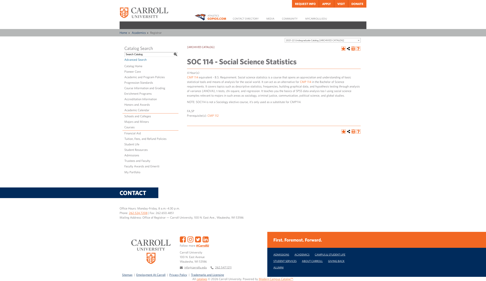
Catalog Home (133, 66)
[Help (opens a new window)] (358, 48)
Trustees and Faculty (137, 160)
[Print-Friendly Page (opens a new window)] (353, 48)
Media (270, 18)
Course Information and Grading (144, 88)
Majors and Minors (136, 121)
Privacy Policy (178, 274)
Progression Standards (138, 82)
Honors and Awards (137, 104)
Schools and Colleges (137, 116)
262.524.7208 (138, 213)
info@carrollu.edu (195, 267)
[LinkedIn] (206, 239)
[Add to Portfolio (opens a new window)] (343, 48)
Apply (326, 4)
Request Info (305, 4)
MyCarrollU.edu (316, 18)
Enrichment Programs (138, 93)
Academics (139, 32)
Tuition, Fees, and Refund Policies (145, 138)
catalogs (202, 279)
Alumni (278, 267)
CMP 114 (192, 77)
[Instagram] (190, 239)
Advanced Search (135, 59)
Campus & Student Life (330, 254)
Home (123, 32)
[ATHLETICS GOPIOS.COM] (201, 16)
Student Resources (136, 149)
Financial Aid (132, 133)
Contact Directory (246, 18)
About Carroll (312, 261)
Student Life (131, 144)
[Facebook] (183, 239)
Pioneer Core (132, 71)
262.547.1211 (223, 267)
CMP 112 (213, 115)
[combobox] (323, 40)
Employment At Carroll (151, 274)
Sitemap (127, 274)
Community (290, 18)
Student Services (285, 261)
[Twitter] (198, 239)
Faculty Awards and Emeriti (141, 166)
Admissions (131, 155)
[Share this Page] (348, 48)
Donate (357, 4)
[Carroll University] (144, 12)
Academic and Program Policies (144, 77)
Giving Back (336, 261)
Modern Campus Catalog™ (276, 279)
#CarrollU (202, 245)
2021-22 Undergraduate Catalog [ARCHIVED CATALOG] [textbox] (315, 40)
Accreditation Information (140, 99)
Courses (129, 127)
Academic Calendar (136, 110)
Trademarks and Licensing (207, 274)
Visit (341, 4)
